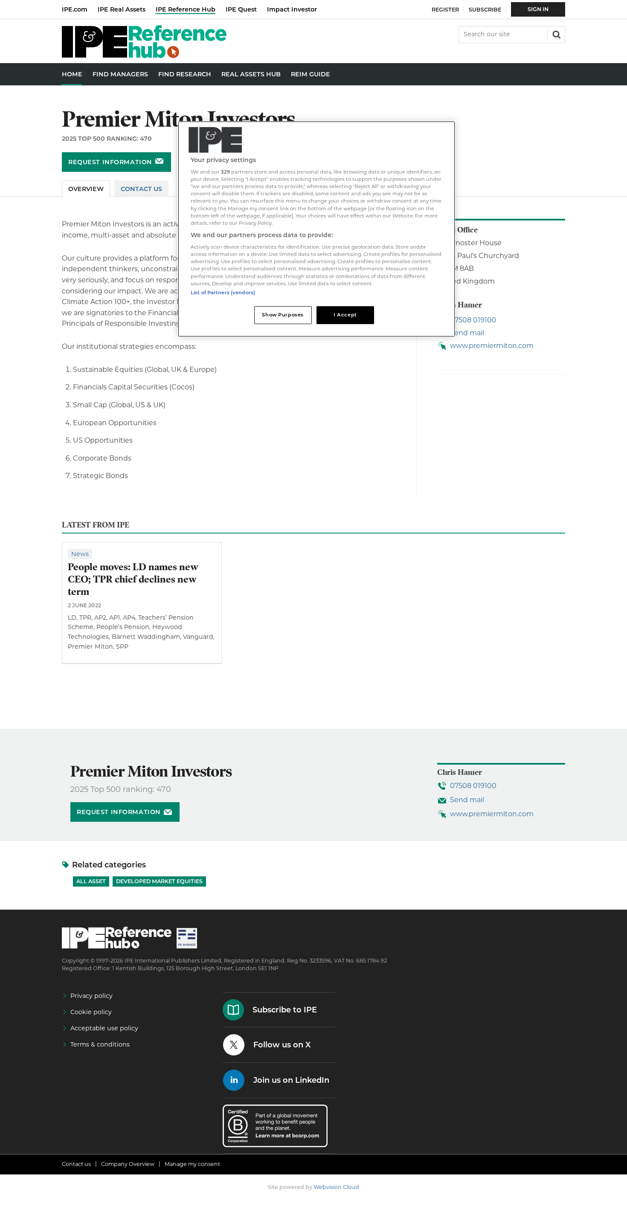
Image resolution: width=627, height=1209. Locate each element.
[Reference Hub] (144, 56)
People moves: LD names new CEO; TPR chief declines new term (133, 579)
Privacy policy (91, 996)
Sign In (538, 9)
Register (445, 9)
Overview (86, 189)
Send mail (467, 333)
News (80, 554)
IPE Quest (241, 9)
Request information (110, 162)
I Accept (345, 315)
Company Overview (127, 1164)
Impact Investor (292, 9)
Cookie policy (91, 1012)
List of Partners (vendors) (223, 293)
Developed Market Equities (159, 881)
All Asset (91, 881)
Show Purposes (282, 315)
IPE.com (74, 9)
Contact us (76, 1164)
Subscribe (485, 9)
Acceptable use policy (104, 1028)
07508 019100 (473, 320)
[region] (316, 229)
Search (555, 33)
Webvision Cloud (336, 1187)
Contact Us (141, 189)
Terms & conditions (100, 1044)
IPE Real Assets (121, 9)
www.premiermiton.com (492, 346)
